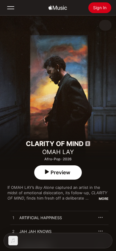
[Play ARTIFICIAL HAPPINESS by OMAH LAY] (13, 218)
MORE (104, 199)
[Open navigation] (10, 7)
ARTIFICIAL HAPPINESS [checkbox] (40, 217)
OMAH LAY (58, 152)
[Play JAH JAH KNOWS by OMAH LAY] (13, 231)
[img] (57, 7)
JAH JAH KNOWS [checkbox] (35, 231)
